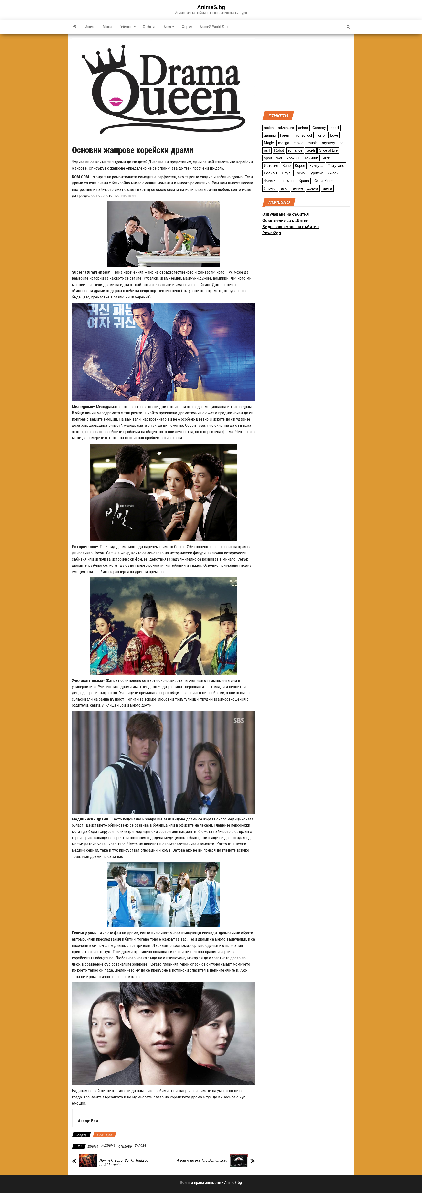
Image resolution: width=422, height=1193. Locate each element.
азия (284, 188)
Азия (168, 26)
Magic (269, 143)
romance (295, 150)
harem (285, 135)
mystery (328, 143)
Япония (270, 188)
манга (327, 188)
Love (334, 135)
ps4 (267, 150)
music (312, 143)
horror (321, 135)
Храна (304, 181)
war (279, 158)
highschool (303, 135)
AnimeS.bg (211, 7)
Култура (316, 165)
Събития (149, 26)
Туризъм (316, 173)
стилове (125, 1146)
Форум (187, 26)
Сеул (286, 173)
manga (283, 143)
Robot (279, 150)
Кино (287, 165)
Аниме (90, 26)
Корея (300, 165)
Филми (269, 181)
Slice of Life (328, 150)
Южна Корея (104, 1135)
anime (303, 128)
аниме (298, 188)
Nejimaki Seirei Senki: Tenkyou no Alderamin (123, 1162)
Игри (326, 158)
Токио (300, 173)
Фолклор (287, 181)
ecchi (334, 128)
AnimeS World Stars (215, 26)
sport (268, 158)
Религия (270, 173)
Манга (107, 26)
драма (93, 1146)
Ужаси (332, 173)
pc (341, 143)
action (269, 128)
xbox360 (293, 158)
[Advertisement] (306, 72)
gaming (270, 135)
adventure (286, 128)
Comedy (319, 128)
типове (140, 1145)
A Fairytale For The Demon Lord (202, 1160)
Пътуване (336, 165)
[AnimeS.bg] (75, 27)
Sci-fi (311, 150)
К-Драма (108, 1145)
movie (298, 143)
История (271, 165)
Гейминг (126, 26)
